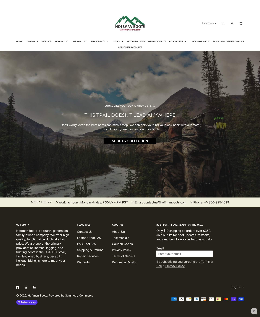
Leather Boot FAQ (89, 238)
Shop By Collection (130, 141)
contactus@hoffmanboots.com (165, 202)
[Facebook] (17, 287)
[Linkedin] (34, 287)
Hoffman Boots (37, 295)
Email (160, 248)
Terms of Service (123, 256)
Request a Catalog (124, 262)
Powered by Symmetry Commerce (71, 295)
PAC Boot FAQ (87, 244)
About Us (118, 231)
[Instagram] (26, 287)
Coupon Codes (122, 244)
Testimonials (120, 238)
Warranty (83, 262)
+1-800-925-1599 (216, 202)
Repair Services (88, 256)
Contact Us (84, 231)
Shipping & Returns (90, 250)
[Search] (223, 23)
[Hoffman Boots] (130, 23)
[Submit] (208, 254)
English (208, 23)
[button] (240, 23)
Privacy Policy (121, 250)
